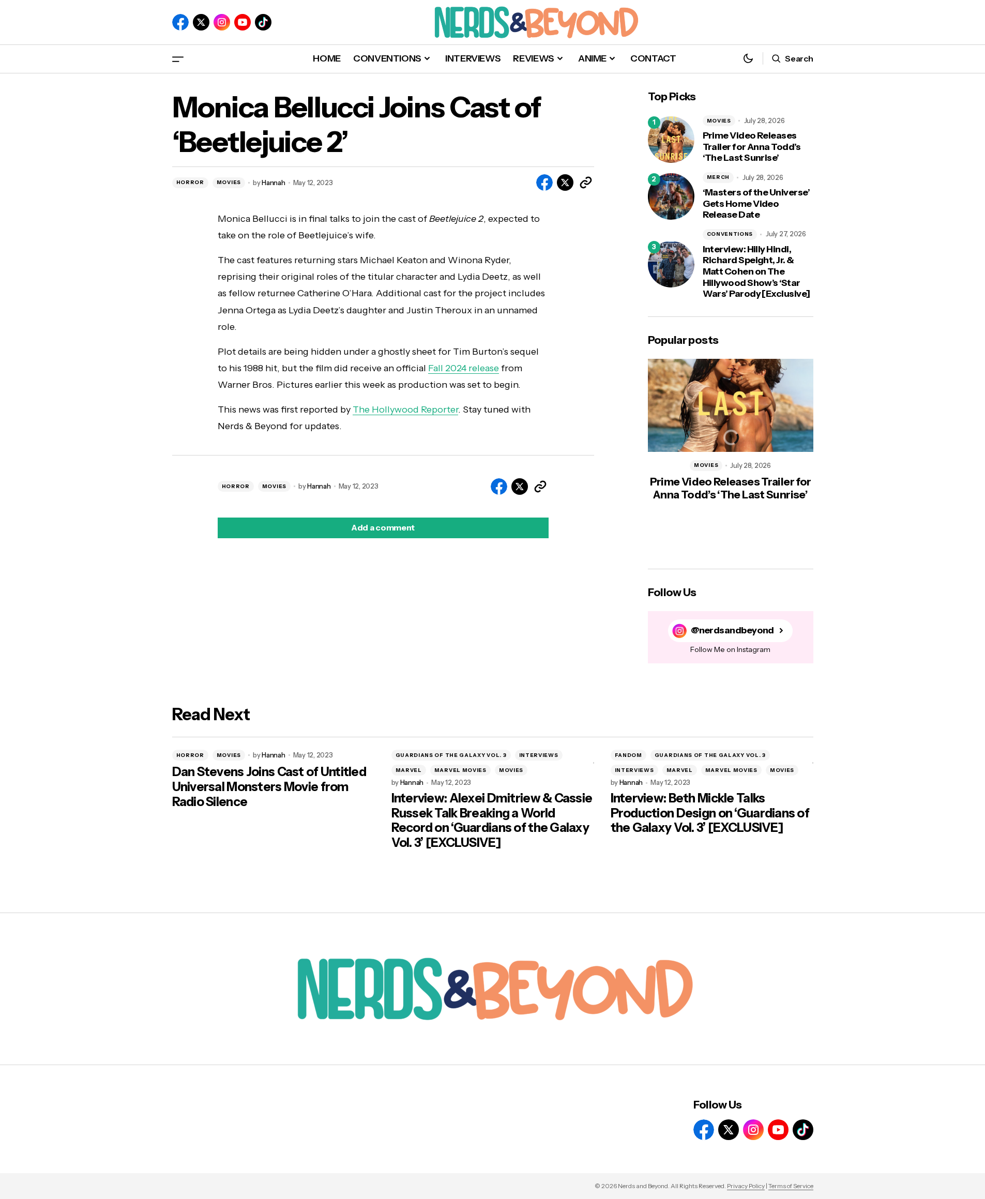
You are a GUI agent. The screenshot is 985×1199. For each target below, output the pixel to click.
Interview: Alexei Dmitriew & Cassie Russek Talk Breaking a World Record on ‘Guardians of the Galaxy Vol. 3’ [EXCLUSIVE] (492, 820)
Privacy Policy (746, 1186)
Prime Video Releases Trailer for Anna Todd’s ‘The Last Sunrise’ (752, 146)
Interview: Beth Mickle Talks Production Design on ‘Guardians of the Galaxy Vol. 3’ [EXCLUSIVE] (710, 813)
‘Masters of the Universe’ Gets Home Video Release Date (756, 203)
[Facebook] (180, 22)
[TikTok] (263, 22)
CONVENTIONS (730, 234)
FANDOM (628, 755)
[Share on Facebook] (544, 182)
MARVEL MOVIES (460, 770)
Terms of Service (790, 1186)
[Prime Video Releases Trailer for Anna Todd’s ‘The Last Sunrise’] (671, 139)
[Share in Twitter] (565, 182)
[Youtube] (242, 22)
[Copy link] (586, 182)
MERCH (718, 177)
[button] (177, 58)
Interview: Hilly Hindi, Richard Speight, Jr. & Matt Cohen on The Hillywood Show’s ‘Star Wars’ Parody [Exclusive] (756, 271)
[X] (201, 22)
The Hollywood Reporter (405, 409)
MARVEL (409, 770)
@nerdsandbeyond (732, 630)
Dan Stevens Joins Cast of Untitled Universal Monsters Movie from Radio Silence (269, 787)
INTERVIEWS (538, 755)
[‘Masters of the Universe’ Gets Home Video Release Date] (671, 196)
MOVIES (229, 182)
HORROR (190, 182)
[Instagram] (221, 22)
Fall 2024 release (463, 368)
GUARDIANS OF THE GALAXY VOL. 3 (451, 755)
